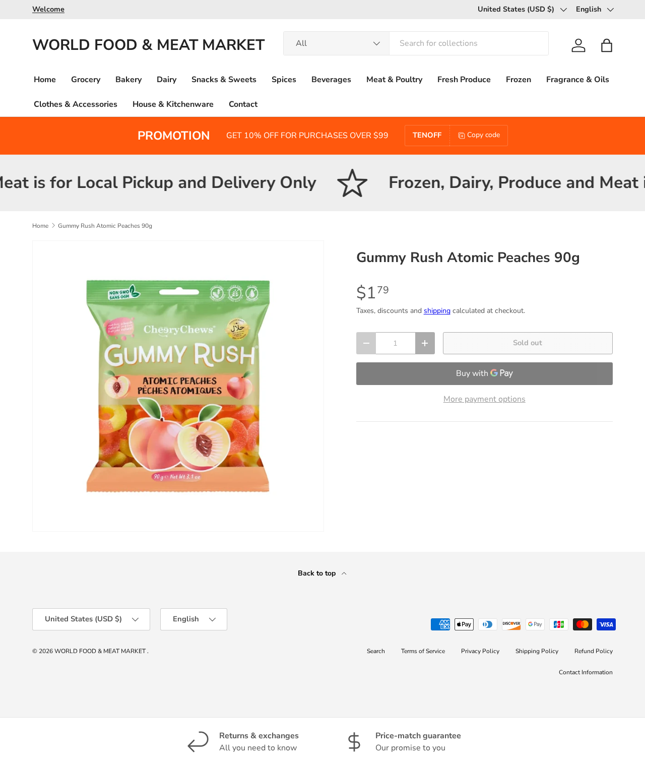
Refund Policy (593, 651)
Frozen (518, 79)
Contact (243, 104)
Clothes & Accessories (75, 104)
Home (45, 79)
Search (376, 651)
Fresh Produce (464, 79)
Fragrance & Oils (577, 79)
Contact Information (586, 672)
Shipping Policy (536, 651)
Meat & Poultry (394, 79)
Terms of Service (423, 651)
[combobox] (416, 43)
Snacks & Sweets (223, 79)
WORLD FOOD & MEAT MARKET (100, 651)
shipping (437, 310)
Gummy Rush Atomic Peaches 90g (105, 226)
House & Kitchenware (173, 104)
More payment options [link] (484, 399)
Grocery (85, 79)
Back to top (318, 573)
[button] (607, 45)
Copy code (483, 135)
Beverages (331, 79)
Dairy (166, 79)
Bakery (128, 79)
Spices (284, 79)
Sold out (527, 343)
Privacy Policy (480, 651)
